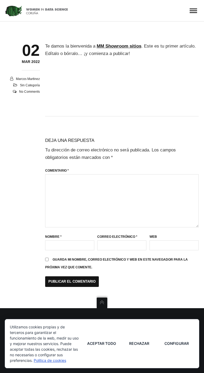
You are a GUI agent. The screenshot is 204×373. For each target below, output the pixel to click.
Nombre (53, 237)
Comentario (57, 170)
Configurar (176, 343)
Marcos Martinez (28, 79)
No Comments (29, 92)
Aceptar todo (101, 343)
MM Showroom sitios (119, 46)
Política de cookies (50, 360)
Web (153, 237)
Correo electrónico (117, 237)
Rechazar (139, 343)
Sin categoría (30, 85)
